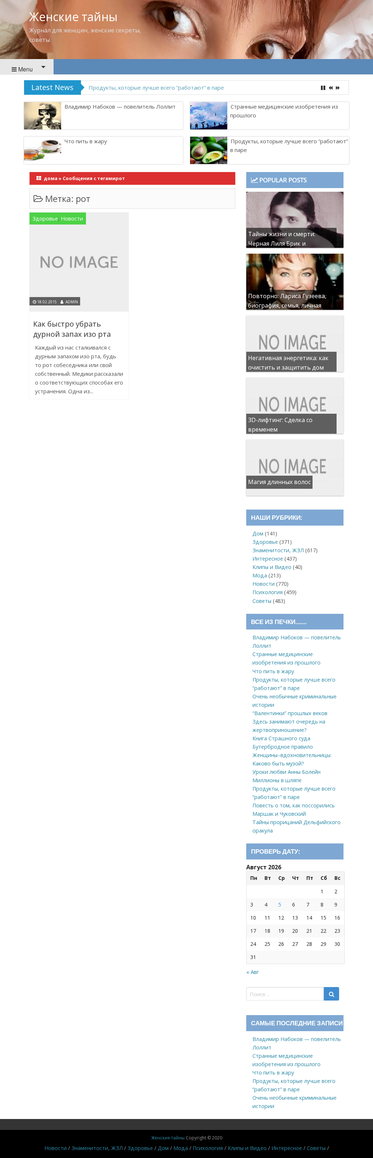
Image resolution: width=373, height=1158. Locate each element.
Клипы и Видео (271, 567)
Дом (257, 533)
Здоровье (45, 218)
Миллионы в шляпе (277, 780)
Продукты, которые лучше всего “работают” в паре (156, 87)
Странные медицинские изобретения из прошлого (284, 111)
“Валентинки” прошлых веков (289, 713)
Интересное (267, 558)
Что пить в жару (85, 141)
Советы (261, 600)
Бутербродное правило (282, 746)
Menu (25, 69)
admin (72, 301)
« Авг (252, 971)
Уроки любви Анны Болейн (286, 771)
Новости (72, 218)
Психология (267, 592)
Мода (259, 575)
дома (51, 178)
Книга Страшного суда (281, 738)
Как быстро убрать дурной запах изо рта (72, 329)
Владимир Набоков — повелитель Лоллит (120, 106)
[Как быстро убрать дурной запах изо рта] (79, 263)
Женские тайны (73, 16)
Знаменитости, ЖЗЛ (278, 550)
